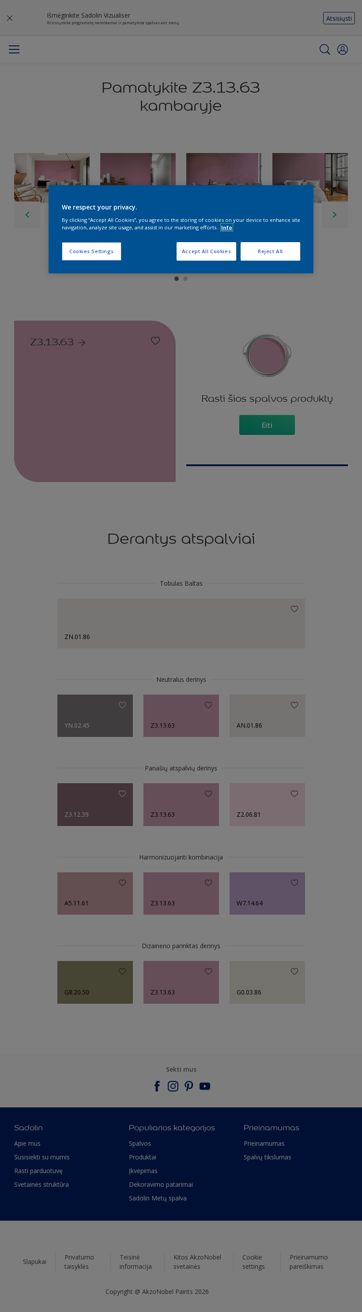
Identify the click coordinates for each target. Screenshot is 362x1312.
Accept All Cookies (206, 251)
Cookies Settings (91, 251)
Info (226, 227)
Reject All (270, 251)
